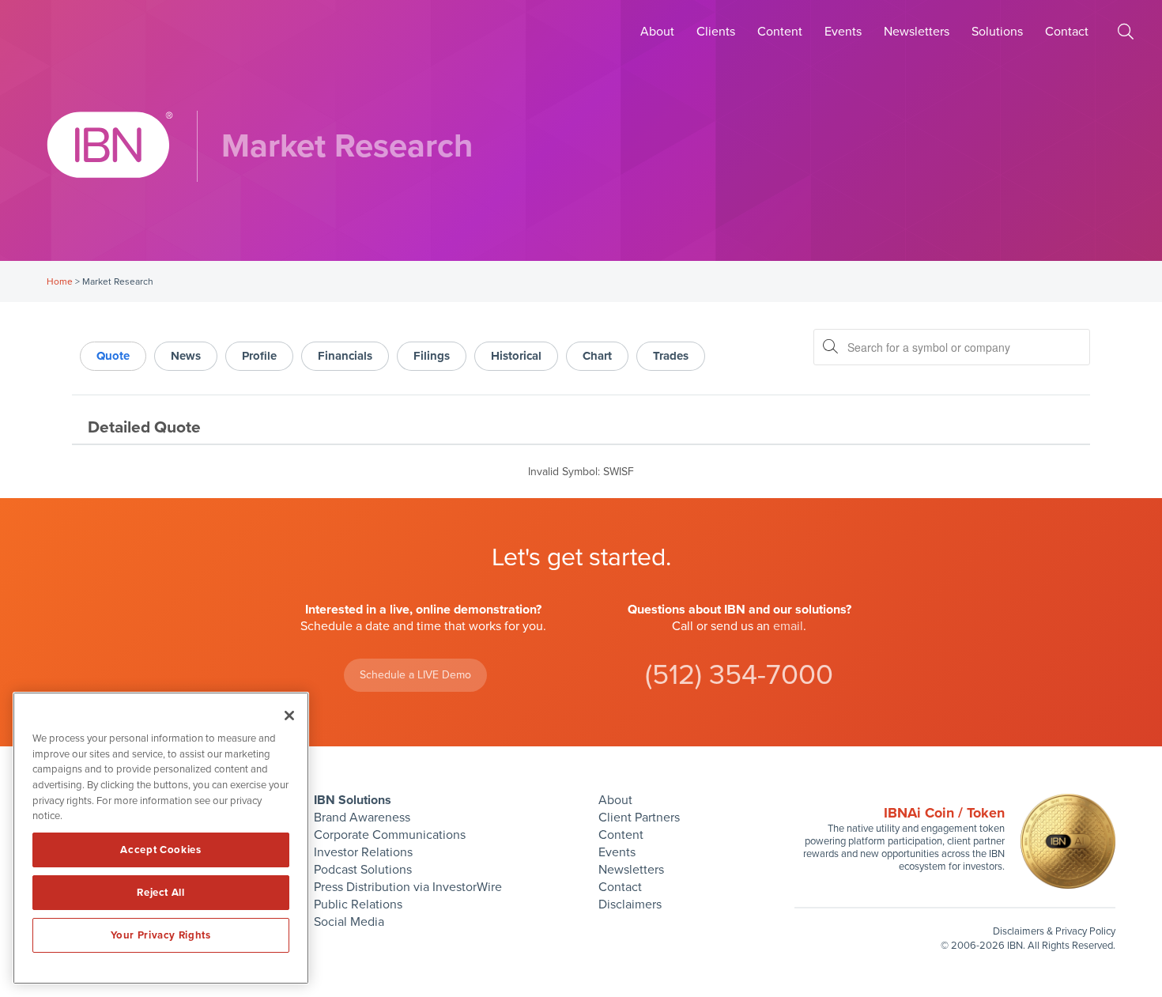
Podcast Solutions (363, 870)
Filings (431, 356)
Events (843, 32)
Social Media (349, 922)
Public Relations (358, 904)
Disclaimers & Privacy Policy (1054, 931)
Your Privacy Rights (160, 935)
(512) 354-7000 (739, 675)
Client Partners (639, 817)
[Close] (289, 715)
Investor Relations (363, 852)
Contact (1066, 32)
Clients (715, 32)
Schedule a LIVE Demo (415, 675)
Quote (113, 356)
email (788, 626)
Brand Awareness (362, 817)
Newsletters (916, 32)
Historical (516, 356)
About (657, 32)
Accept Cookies (160, 850)
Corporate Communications (390, 835)
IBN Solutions (352, 800)
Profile (259, 356)
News (186, 356)
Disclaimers (630, 904)
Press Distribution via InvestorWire (408, 887)
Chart (597, 356)
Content (779, 32)
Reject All (161, 892)
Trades (671, 356)
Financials (345, 356)
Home (60, 281)
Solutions (997, 32)
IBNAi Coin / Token (944, 812)
